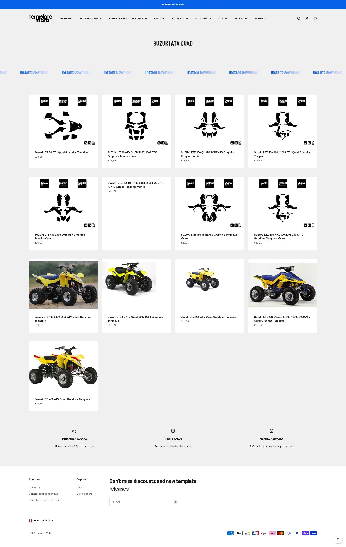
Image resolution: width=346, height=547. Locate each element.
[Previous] (133, 4)
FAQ (79, 487)
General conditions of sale (44, 493)
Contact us (35, 487)
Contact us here (85, 446)
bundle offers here (180, 446)
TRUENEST (66, 18)
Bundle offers (84, 493)
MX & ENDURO (89, 18)
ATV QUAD (177, 18)
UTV (220, 18)
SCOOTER (201, 18)
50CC (157, 18)
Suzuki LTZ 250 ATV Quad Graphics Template (208, 316)
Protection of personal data (44, 500)
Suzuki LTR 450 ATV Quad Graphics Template (62, 399)
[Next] (213, 4)
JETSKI (238, 18)
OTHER (258, 18)
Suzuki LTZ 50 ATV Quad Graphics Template (61, 152)
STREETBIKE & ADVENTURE (126, 18)
